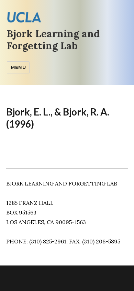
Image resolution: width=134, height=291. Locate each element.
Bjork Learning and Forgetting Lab (53, 39)
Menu (18, 67)
